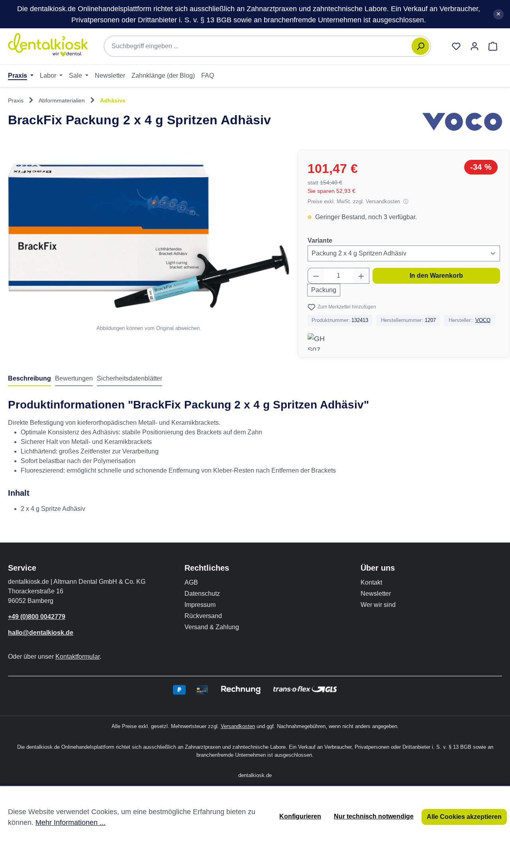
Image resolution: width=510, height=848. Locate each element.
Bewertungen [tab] (74, 378)
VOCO (482, 320)
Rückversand (203, 615)
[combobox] (262, 46)
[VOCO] (462, 123)
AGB (191, 582)
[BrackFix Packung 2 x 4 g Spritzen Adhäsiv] (148, 235)
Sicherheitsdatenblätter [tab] (129, 378)
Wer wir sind (378, 604)
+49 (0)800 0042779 (36, 616)
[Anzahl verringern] (316, 276)
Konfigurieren (300, 816)
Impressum (200, 604)
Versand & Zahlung (211, 627)
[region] (149, 241)
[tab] (29, 379)
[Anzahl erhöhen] (361, 276)
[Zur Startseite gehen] (48, 45)
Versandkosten (238, 726)
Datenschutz (202, 593)
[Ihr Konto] (474, 46)
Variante (320, 240)
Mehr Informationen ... (70, 822)
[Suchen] (420, 46)
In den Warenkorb (436, 275)
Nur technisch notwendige (374, 816)
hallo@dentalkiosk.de (40, 632)
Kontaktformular (77, 656)
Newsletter (376, 593)
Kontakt (371, 582)
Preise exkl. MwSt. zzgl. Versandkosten (355, 201)
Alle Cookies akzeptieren (464, 816)
